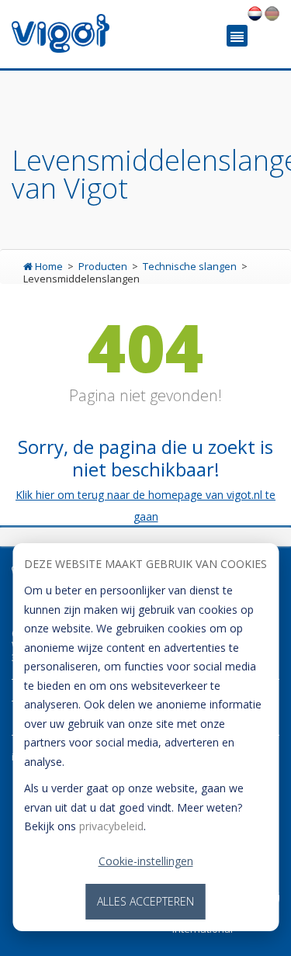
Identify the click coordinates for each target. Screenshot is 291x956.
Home (49, 266)
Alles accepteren (145, 901)
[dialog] (145, 737)
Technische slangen (191, 266)
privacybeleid (111, 826)
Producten (104, 266)
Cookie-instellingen (146, 861)
